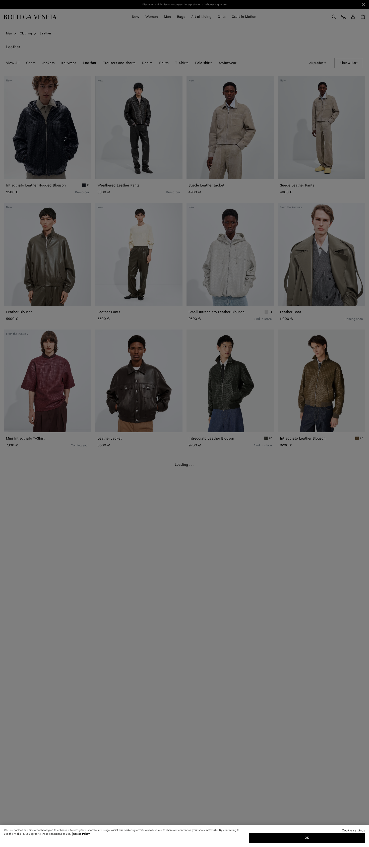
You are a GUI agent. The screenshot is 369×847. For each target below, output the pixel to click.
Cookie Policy (81, 834)
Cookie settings (353, 831)
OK (307, 838)
